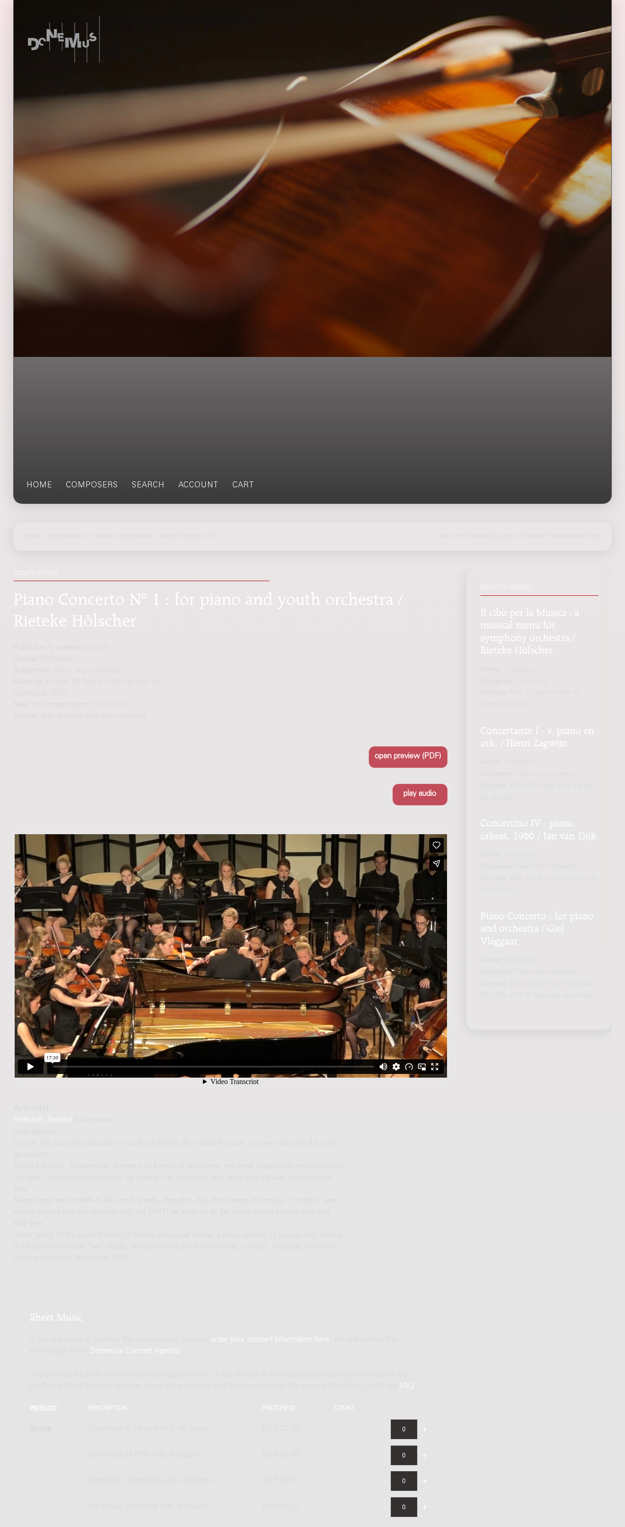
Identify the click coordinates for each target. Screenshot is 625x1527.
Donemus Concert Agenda (134, 1351)
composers (92, 486)
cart (243, 486)
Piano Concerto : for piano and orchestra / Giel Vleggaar (537, 927)
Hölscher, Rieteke (42, 1120)
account (198, 486)
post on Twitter (522, 536)
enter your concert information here (270, 1340)
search (148, 486)
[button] (408, 757)
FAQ (406, 1387)
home (39, 486)
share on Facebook (466, 536)
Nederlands (566, 536)
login (595, 536)
